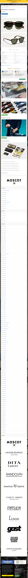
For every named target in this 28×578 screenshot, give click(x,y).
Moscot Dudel (4, 259)
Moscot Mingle (4, 346)
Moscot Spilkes (4, 399)
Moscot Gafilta (4, 273)
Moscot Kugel (4, 318)
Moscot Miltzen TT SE (5, 342)
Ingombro (17, 49)
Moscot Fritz (3, 271)
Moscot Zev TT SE (4, 424)
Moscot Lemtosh (4, 200)
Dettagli (10, 49)
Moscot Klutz (3, 314)
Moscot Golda (4, 285)
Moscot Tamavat (4, 401)
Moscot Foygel (4, 269)
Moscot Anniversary (4, 192)
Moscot (3, 6)
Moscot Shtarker (4, 389)
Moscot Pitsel (4, 365)
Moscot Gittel (4, 281)
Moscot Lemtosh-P (4, 330)
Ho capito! (7, 575)
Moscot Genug (4, 279)
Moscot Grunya (4, 196)
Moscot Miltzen (4, 204)
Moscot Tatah (4, 403)
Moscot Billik (6, 6)
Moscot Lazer (4, 320)
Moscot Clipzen (4, 247)
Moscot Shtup (4, 391)
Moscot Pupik (4, 369)
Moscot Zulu (3, 432)
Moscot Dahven (4, 194)
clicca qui (7, 572)
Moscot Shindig (4, 383)
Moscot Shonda (4, 387)
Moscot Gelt (3, 277)
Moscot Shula (3, 393)
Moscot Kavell (4, 306)
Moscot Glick (3, 283)
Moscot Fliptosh (4, 267)
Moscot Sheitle (4, 377)
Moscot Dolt (3, 251)
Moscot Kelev (4, 308)
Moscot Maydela (4, 334)
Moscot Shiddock (4, 379)
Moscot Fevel (3, 265)
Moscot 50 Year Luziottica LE (5, 190)
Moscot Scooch (4, 373)
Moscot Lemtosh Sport (5, 324)
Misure (14, 49)
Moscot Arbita (4, 226)
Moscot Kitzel (4, 312)
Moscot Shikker (4, 381)
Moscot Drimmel (4, 257)
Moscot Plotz (3, 217)
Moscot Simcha (4, 395)
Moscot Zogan (4, 430)
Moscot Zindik (4, 426)
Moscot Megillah (4, 336)
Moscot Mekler (4, 338)
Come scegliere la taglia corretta (6, 65)
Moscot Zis (3, 428)
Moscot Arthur (4, 228)
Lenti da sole (16, 62)
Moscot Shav (3, 375)
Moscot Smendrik (4, 397)
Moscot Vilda (3, 206)
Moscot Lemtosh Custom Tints (6, 202)
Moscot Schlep (4, 371)
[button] (14, 69)
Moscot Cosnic (4, 249)
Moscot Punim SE (4, 367)
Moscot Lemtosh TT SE (5, 326)
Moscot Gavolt (4, 275)
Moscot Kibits (4, 310)
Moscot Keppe (4, 198)
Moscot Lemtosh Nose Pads (5, 322)
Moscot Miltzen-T (4, 344)
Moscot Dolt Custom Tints (5, 253)
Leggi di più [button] (16, 77)
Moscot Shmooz (4, 385)
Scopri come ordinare (4, 16)
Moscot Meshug (4, 340)
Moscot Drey (3, 255)
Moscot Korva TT (4, 316)
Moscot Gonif (4, 287)
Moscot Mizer (4, 215)
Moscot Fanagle (4, 263)
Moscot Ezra (3, 261)
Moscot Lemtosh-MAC (5, 328)
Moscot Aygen (4, 213)
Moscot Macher (4, 332)
